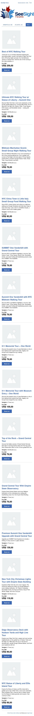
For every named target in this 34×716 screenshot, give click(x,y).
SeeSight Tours (5, 3)
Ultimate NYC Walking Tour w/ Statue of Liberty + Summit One (16, 98)
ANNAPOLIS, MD (7, 25)
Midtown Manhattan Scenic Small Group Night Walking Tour (16, 149)
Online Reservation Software (13, 713)
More (28, 25)
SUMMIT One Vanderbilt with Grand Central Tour (15, 249)
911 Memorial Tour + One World (16, 346)
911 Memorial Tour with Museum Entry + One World (17, 392)
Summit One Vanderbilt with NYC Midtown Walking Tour (17, 298)
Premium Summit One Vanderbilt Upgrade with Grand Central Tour (17, 534)
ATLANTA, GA (18, 25)
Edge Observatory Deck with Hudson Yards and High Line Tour (15, 632)
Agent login (29, 713)
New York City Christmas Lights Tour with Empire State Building (16, 580)
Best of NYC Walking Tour (13, 51)
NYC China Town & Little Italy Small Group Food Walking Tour (16, 200)
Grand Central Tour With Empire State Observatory (16, 487)
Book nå (6, 70)
